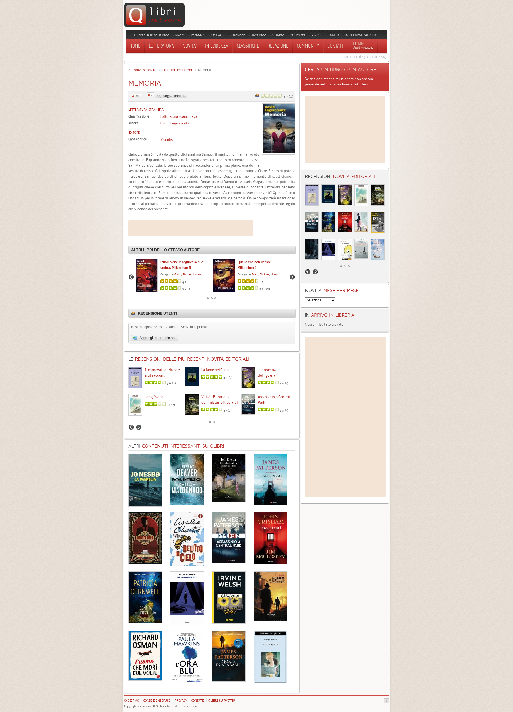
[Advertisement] (190, 228)
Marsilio (166, 139)
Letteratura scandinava (178, 116)
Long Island (154, 396)
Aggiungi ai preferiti (171, 96)
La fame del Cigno (215, 369)
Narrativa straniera (142, 70)
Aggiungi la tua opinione (157, 338)
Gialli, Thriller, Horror (177, 70)
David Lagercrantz (174, 123)
